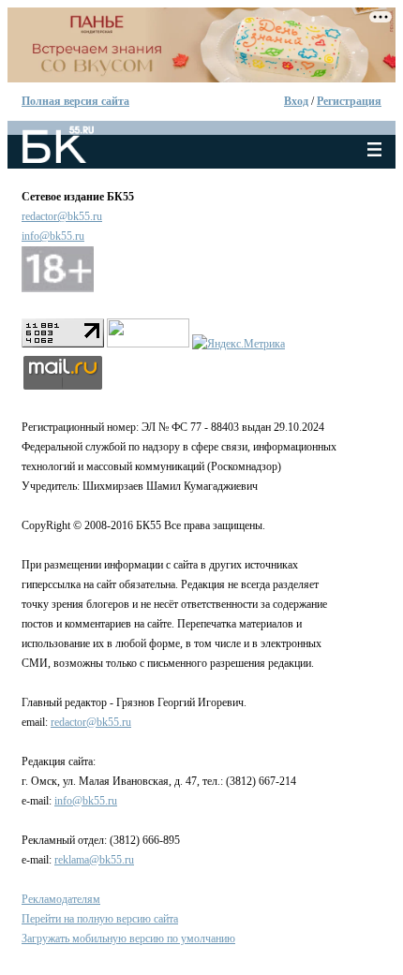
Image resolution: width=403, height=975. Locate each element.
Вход (296, 101)
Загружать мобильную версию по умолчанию (128, 938)
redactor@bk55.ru (62, 216)
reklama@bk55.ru (94, 859)
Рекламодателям (61, 899)
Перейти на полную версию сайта (100, 918)
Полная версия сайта (75, 101)
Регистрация (349, 101)
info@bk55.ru (53, 236)
